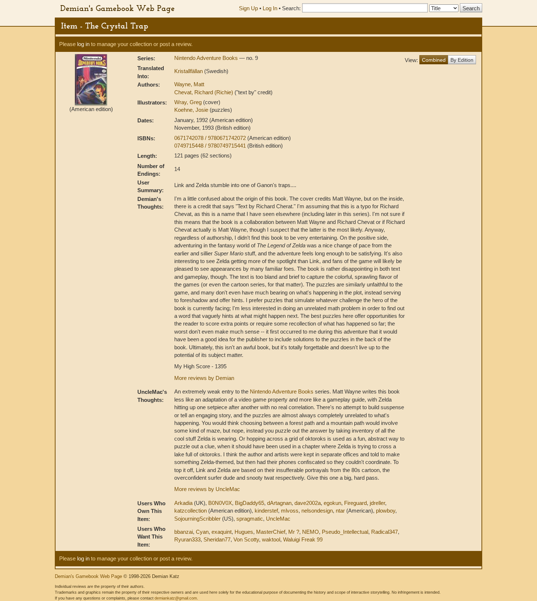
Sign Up (248, 8)
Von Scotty (246, 539)
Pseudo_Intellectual (345, 532)
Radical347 (384, 532)
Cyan (202, 532)
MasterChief (270, 532)
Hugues (244, 532)
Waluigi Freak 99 (303, 539)
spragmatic (249, 519)
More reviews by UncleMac (207, 489)
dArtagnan (279, 503)
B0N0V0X (220, 503)
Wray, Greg (188, 102)
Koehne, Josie (192, 110)
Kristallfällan (189, 71)
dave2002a (307, 503)
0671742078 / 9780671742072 (210, 138)
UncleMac (278, 519)
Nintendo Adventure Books (206, 58)
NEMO (310, 532)
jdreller (377, 503)
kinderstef (266, 510)
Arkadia (183, 503)
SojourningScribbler (197, 519)
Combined (434, 60)
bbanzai (183, 532)
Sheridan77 (217, 539)
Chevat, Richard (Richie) (204, 92)
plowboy (385, 510)
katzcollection (190, 510)
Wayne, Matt (189, 84)
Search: (291, 8)
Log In (270, 8)
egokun (332, 503)
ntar (340, 510)
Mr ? (293, 532)
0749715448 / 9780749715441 (210, 145)
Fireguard (355, 503)
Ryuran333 (187, 539)
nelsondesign (317, 510)
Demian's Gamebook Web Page (117, 8)
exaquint (222, 532)
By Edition (461, 60)
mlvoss (289, 510)
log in (83, 44)
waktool (271, 539)
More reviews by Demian (204, 378)
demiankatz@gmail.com (176, 598)
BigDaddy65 (249, 503)
